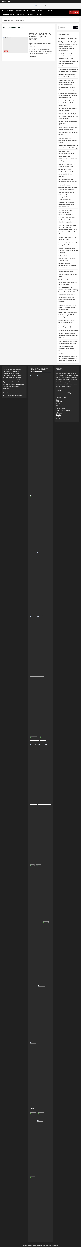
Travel (50, 10)
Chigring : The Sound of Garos (67, 38)
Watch (76, 12)
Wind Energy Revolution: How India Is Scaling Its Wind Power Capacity (67, 315)
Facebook (59, 417)
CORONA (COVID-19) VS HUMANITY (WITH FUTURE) (15, 45)
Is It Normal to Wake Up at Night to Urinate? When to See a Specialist (68, 250)
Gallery (30, 14)
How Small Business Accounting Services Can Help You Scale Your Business (67, 187)
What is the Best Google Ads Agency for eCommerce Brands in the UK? (68, 336)
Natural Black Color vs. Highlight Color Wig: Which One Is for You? (66, 258)
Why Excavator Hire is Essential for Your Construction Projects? (65, 212)
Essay (6, 51)
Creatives (59, 404)
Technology (20, 10)
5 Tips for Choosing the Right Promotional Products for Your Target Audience (68, 116)
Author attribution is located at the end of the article (40, 44)
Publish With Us (60, 408)
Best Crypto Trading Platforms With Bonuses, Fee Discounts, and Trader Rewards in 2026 (67, 358)
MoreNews (46, 1245)
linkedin (58, 419)
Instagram (59, 412)
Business (20, 14)
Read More (33, 57)
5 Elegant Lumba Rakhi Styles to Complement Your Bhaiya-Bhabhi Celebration (67, 95)
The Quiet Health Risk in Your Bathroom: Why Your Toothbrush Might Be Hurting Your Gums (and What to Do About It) (67, 229)
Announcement (8, 14)
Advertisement (60, 406)
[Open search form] (67, 12)
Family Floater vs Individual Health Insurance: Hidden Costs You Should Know (67, 56)
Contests (38, 14)
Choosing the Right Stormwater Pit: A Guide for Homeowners (67, 266)
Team (57, 399)
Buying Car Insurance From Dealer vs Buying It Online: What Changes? (67, 307)
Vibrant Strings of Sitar (65, 271)
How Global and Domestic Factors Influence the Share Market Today (67, 103)
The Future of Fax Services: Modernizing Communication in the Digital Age (67, 282)
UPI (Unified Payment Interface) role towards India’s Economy (67, 140)
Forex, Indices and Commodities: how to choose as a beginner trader (67, 159)
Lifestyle (41, 10)
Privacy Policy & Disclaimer (64, 410)
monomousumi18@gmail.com (14, 395)
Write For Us (60, 402)
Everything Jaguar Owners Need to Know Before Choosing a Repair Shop (66, 220)
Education (31, 10)
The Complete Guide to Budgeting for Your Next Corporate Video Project (66, 82)
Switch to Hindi (7, 10)
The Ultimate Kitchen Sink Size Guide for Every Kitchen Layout (68, 64)
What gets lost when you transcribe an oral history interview (66, 299)
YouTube (58, 414)
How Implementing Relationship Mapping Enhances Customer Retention (68, 328)
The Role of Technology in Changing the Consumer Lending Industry (66, 205)
